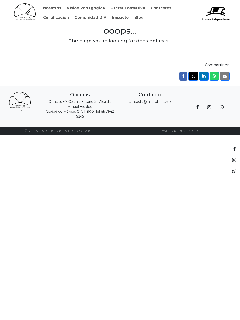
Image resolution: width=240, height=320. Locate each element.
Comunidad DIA (90, 17)
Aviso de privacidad (180, 131)
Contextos (161, 8)
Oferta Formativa (127, 8)
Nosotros (52, 8)
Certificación (56, 17)
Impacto (120, 17)
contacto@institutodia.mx (150, 102)
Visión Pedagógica (86, 8)
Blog (139, 17)
